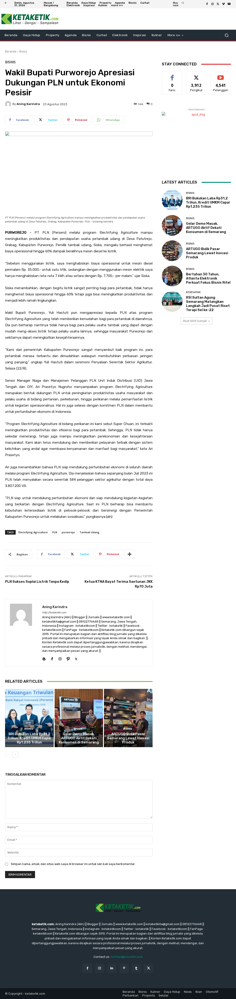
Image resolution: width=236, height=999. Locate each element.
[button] (226, 35)
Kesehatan (193, 292)
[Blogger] (44, 658)
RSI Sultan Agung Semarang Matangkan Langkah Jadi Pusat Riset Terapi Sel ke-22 (208, 303)
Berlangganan (222, 75)
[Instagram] (212, 4)
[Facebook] (207, 4)
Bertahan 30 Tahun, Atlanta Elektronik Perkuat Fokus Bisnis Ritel (208, 278)
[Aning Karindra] (8, 104)
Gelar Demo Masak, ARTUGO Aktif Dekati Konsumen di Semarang (79, 738)
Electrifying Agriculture (33, 532)
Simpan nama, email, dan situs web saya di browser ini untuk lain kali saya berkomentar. (73, 864)
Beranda (10, 51)
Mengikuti (196, 75)
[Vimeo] (223, 4)
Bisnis (23, 51)
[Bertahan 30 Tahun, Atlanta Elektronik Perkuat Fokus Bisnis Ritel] (172, 276)
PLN (54, 532)
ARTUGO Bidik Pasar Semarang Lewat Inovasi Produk (128, 738)
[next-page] (15, 755)
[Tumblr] (136, 968)
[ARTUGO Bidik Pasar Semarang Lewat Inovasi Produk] (128, 718)
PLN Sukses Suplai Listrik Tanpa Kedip (37, 582)
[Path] (68, 658)
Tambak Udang (89, 532)
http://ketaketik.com (54, 612)
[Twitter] (218, 4)
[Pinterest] (124, 968)
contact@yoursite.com (127, 956)
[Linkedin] (111, 968)
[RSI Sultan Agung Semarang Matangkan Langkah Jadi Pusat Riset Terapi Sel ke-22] (172, 301)
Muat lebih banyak (195, 321)
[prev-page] (8, 755)
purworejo (68, 532)
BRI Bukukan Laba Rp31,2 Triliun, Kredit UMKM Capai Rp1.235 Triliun (29, 738)
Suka (172, 75)
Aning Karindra (28, 103)
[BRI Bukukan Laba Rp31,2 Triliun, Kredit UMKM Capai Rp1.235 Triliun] (29, 718)
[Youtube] (229, 4)
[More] (129, 554)
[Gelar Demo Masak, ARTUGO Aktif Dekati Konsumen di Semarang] (79, 718)
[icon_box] (179, 4)
